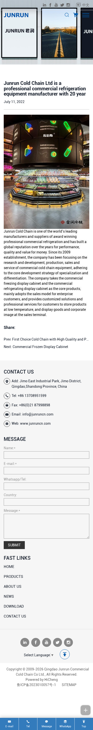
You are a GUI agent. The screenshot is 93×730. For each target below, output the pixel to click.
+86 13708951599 (32, 396)
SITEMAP (69, 685)
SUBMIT (14, 545)
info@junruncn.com (37, 414)
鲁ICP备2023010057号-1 (36, 685)
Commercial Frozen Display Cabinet (40, 347)
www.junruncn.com (35, 423)
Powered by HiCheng (42, 680)
